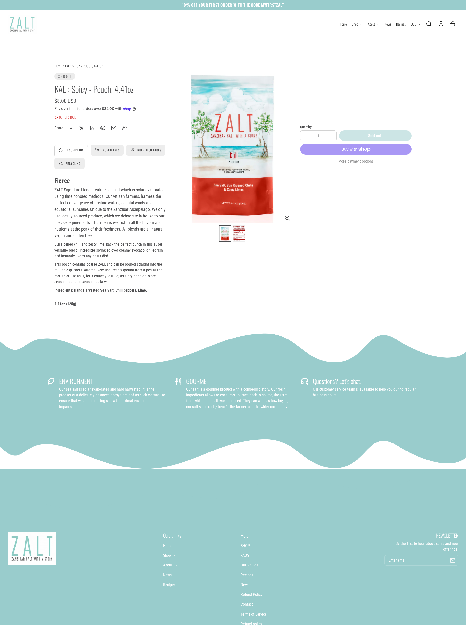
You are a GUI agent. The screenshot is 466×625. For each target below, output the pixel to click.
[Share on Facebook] (71, 128)
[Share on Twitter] (81, 128)
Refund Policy (251, 594)
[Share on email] (113, 128)
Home (58, 66)
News (167, 575)
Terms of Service (254, 614)
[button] (429, 23)
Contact (247, 604)
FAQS (245, 555)
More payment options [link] (356, 161)
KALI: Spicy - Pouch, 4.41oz (84, 66)
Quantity (306, 127)
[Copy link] (124, 128)
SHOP (245, 545)
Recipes (169, 584)
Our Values (249, 565)
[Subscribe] (453, 560)
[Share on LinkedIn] (92, 128)
